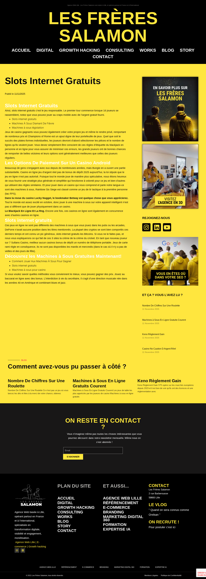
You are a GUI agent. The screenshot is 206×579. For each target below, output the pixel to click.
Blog (168, 50)
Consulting (120, 50)
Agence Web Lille (122, 498)
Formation (114, 524)
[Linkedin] (157, 227)
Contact (103, 56)
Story (187, 50)
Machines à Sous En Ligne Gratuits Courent (164, 320)
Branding (113, 512)
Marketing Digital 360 (123, 518)
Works (148, 50)
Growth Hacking (79, 50)
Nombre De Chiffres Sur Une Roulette (161, 305)
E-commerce (116, 507)
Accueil (21, 50)
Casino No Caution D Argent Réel (159, 349)
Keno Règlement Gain (153, 334)
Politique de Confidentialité (171, 575)
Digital (45, 50)
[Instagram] (146, 227)
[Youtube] (167, 227)
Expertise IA (116, 529)
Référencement (120, 503)
